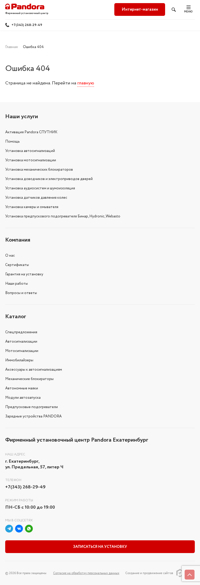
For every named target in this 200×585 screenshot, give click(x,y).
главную (85, 83)
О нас (10, 255)
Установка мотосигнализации (30, 160)
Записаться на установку (100, 546)
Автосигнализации (21, 341)
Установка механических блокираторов (39, 169)
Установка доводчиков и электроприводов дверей (49, 179)
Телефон (13, 480)
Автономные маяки (21, 388)
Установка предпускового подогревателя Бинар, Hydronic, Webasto (62, 216)
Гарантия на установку (24, 274)
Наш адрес (15, 454)
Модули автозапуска (23, 397)
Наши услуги (21, 116)
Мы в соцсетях (19, 520)
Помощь (12, 141)
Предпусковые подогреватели (31, 407)
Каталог (15, 317)
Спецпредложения (21, 332)
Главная (11, 47)
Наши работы (16, 283)
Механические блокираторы (29, 379)
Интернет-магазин (140, 9)
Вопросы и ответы (21, 293)
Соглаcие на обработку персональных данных (86, 573)
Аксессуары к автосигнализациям (33, 369)
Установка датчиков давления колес (36, 197)
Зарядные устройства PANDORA (33, 416)
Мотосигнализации (21, 351)
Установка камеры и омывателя (31, 207)
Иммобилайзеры (19, 360)
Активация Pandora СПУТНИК (31, 132)
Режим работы (19, 500)
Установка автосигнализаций (30, 151)
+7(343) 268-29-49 (26, 25)
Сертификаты (17, 265)
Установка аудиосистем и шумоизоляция (40, 188)
